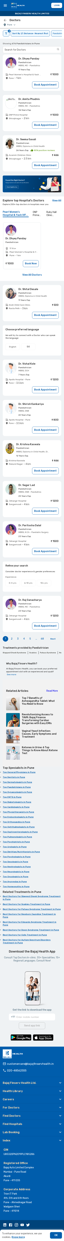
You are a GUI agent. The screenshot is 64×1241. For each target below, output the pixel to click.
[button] (32, 1083)
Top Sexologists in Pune (15, 861)
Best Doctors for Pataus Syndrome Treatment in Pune (32, 909)
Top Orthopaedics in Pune (16, 822)
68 (42, 638)
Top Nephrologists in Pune (17, 866)
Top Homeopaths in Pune (16, 886)
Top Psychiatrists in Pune (16, 842)
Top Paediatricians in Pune (17, 787)
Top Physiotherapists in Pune (18, 812)
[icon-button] (5, 20)
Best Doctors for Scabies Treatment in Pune (26, 904)
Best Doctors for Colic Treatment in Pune (25, 935)
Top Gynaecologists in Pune (17, 792)
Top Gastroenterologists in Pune (20, 832)
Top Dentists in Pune (14, 777)
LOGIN (57, 5)
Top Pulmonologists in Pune (17, 837)
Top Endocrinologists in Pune (18, 817)
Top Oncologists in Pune (15, 876)
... (36, 638)
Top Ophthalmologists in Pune (19, 827)
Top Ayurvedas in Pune (15, 881)
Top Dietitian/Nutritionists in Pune (21, 852)
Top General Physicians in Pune (19, 772)
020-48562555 (16, 1070)
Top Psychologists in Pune (17, 857)
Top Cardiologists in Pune (16, 807)
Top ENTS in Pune (12, 797)
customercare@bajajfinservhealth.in (30, 1063)
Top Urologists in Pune (15, 847)
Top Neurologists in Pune (16, 871)
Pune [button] (9, 25)
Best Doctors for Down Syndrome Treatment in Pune (31, 930)
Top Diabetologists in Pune (17, 802)
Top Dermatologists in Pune (17, 782)
